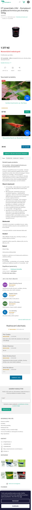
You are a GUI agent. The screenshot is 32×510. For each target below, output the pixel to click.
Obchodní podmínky (6, 425)
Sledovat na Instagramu (14, 483)
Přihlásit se (6, 409)
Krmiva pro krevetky (16, 269)
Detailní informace (5, 63)
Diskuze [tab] (22, 158)
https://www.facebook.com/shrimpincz (12, 449)
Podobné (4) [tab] (9, 158)
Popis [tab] (3, 158)
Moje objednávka (5, 434)
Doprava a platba (5, 421)
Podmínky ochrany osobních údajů (9, 429)
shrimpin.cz (6, 451)
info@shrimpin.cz (7, 442)
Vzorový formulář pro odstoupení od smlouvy (12, 431)
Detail (27, 111)
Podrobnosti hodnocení (21, 17)
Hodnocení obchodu (16, 325)
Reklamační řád (4, 427)
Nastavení (15, 501)
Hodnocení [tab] (16, 158)
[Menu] (28, 2)
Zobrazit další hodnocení (24, 319)
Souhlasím (15, 506)
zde (21, 497)
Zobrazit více (16, 377)
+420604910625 (7, 444)
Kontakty (3, 423)
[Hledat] (19, 2)
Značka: (7, 18)
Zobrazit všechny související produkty (16, 153)
